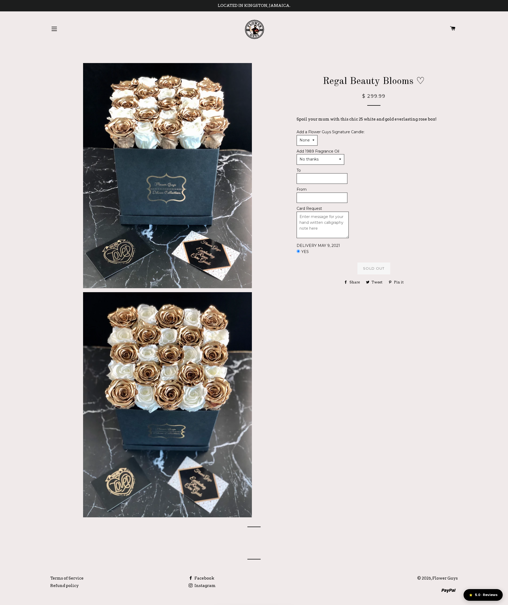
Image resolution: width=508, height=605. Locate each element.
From (302, 189)
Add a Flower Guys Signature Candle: (331, 132)
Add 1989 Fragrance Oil (318, 151)
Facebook (204, 578)
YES (305, 251)
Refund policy (64, 585)
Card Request (309, 208)
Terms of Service (67, 578)
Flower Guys (445, 578)
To (299, 170)
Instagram (205, 585)
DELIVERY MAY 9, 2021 (318, 245)
